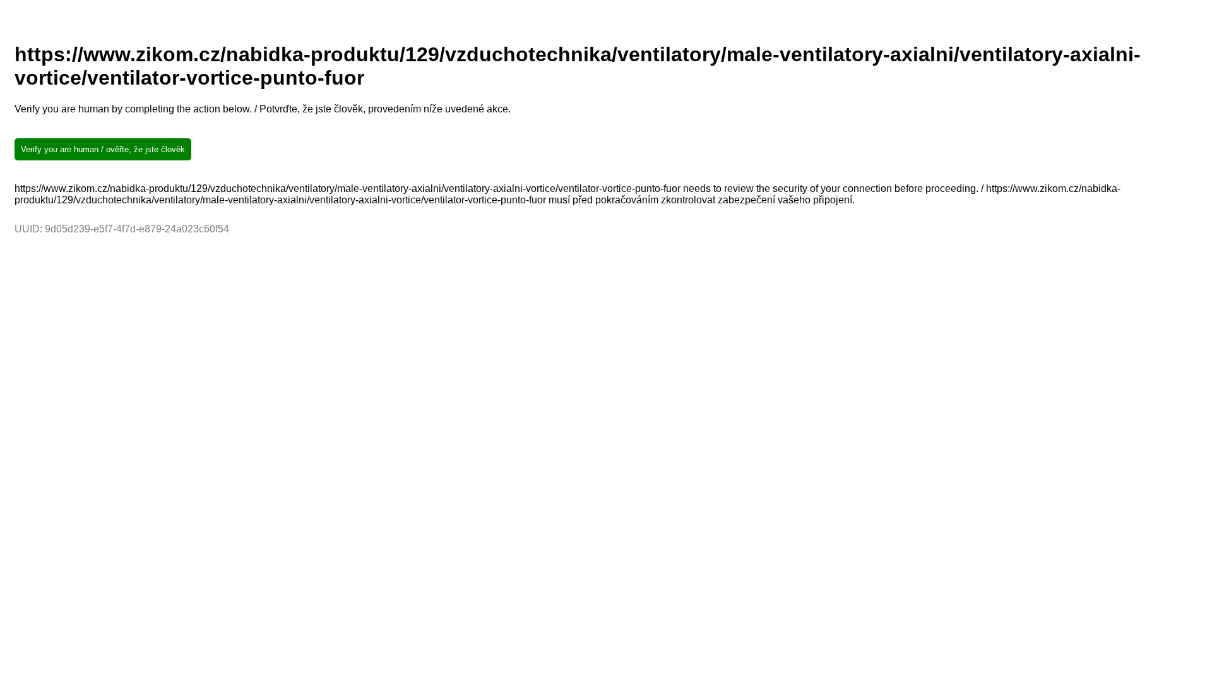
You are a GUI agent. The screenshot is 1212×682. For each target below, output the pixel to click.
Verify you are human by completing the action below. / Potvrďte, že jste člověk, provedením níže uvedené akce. (263, 109)
